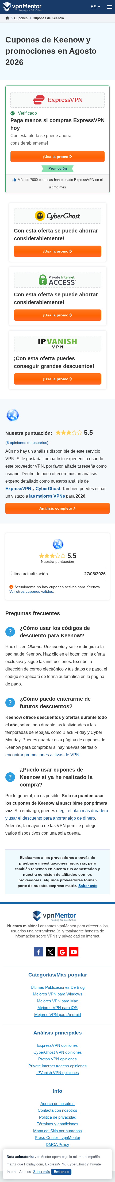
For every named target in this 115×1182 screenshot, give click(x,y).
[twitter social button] (50, 951)
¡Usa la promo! (56, 156)
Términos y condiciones (57, 1124)
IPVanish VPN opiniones (57, 1072)
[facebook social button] (38, 951)
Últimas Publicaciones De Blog (58, 987)
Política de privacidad (57, 1117)
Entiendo (61, 1172)
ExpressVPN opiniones (57, 1045)
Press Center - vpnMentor (57, 1137)
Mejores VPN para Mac (57, 1001)
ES (94, 7)
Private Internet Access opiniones (57, 1066)
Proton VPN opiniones (57, 1059)
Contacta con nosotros (57, 1110)
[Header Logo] (22, 7)
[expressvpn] (57, 139)
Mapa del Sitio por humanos (57, 1131)
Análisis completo (56, 508)
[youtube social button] (73, 951)
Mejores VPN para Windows (57, 994)
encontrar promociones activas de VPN (42, 755)
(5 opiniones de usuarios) (26, 442)
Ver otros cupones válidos (31, 591)
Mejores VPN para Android (57, 1014)
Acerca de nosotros (57, 1103)
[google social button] (62, 951)
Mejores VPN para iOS (57, 1007)
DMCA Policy (57, 1144)
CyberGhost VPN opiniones (57, 1052)
